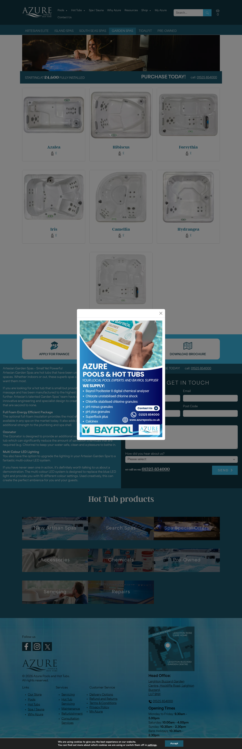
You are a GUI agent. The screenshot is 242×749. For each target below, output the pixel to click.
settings (152, 745)
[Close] (161, 313)
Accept (174, 743)
